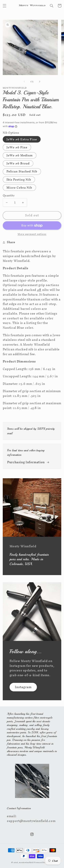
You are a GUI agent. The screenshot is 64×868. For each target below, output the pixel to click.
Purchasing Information (26, 462)
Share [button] (11, 242)
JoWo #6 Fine (16, 147)
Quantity (9, 195)
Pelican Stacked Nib (21, 171)
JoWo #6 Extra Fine (21, 139)
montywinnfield (26, 862)
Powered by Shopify (43, 862)
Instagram (23, 687)
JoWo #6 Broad (18, 163)
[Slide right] (40, 81)
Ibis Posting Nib (18, 179)
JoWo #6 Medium (19, 155)
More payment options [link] (32, 234)
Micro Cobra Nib (19, 187)
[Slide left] (24, 81)
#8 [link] (39, 289)
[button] (4, 6)
